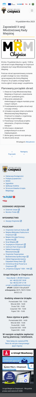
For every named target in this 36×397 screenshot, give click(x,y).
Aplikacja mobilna (12, 186)
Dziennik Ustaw (11, 210)
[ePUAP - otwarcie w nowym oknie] (20, 4)
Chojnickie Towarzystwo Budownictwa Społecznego (16, 255)
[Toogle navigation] (32, 10)
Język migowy (17, 346)
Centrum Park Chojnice (14, 247)
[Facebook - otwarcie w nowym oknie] (29, 4)
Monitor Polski (11, 212)
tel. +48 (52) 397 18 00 (18, 280)
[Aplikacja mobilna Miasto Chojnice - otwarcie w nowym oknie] (33, 4)
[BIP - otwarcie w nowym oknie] (26, 4)
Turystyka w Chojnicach (14, 244)
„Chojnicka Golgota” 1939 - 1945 (18, 269)
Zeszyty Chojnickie (12, 221)
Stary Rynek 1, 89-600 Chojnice (18, 278)
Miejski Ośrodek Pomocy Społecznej (15, 238)
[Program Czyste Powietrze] (4, 4)
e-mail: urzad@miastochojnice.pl (18, 285)
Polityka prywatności (13, 178)
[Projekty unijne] (11, 4)
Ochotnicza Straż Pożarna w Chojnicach (16, 265)
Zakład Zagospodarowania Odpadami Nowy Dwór (16, 260)
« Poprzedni (12, 154)
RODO (8, 181)
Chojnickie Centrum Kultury (16, 230)
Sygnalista (9, 183)
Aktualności (30, 142)
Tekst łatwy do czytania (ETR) (17, 341)
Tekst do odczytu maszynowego (17, 343)
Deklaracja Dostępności (15, 176)
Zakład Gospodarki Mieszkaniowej (13, 250)
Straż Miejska (11, 242)
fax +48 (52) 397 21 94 (18, 283)
